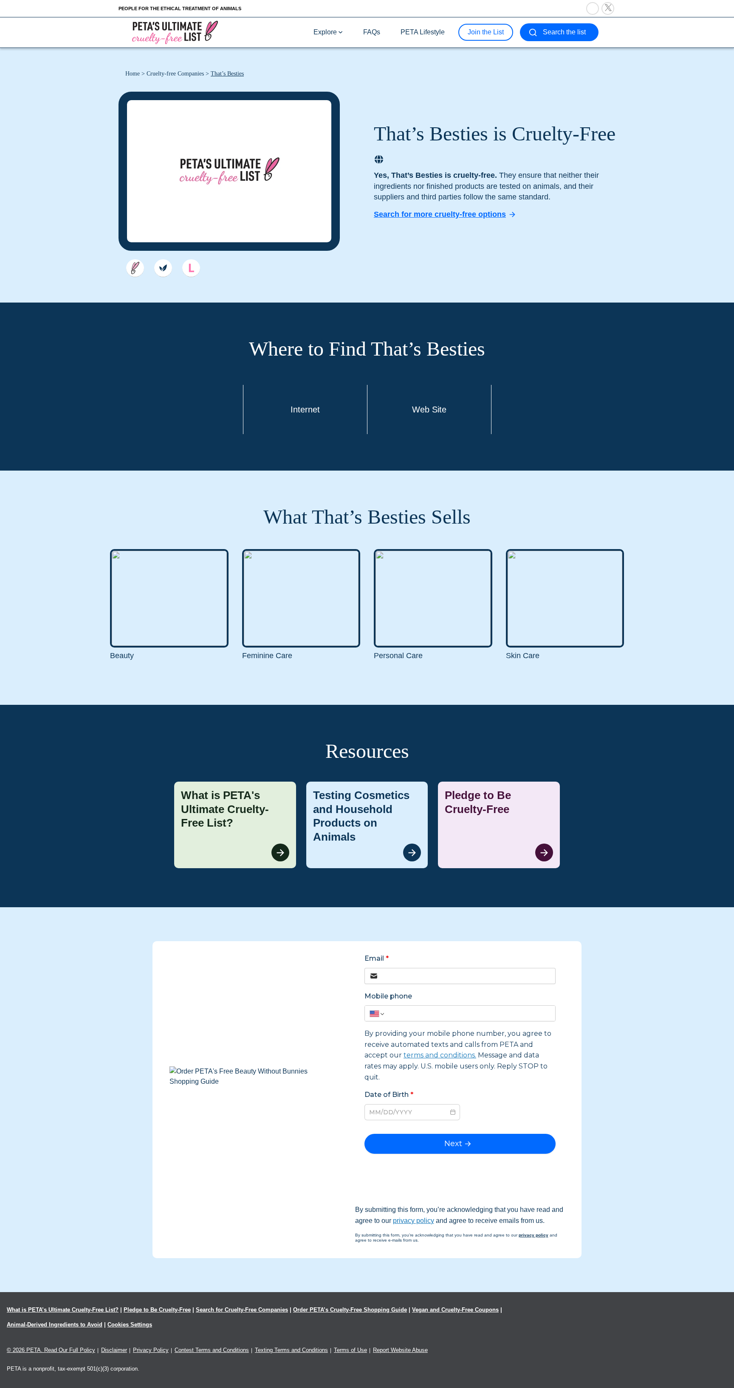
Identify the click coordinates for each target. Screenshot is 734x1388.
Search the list (564, 32)
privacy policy (413, 1220)
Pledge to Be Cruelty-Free (157, 1310)
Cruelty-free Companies (175, 73)
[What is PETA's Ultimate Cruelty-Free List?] (235, 825)
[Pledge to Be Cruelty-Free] (499, 825)
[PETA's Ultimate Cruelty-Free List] (175, 32)
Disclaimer (114, 1350)
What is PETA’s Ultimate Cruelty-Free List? (63, 1310)
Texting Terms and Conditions (291, 1350)
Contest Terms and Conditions (212, 1350)
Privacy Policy (151, 1350)
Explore (325, 32)
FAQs (371, 32)
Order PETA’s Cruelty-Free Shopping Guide (350, 1310)
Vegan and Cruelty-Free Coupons (455, 1310)
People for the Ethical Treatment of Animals (180, 8)
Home (132, 73)
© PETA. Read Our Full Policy (51, 1350)
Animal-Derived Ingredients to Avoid (54, 1324)
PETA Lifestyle (423, 32)
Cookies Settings (129, 1324)
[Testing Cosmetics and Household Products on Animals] (367, 825)
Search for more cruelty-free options (440, 214)
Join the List (486, 32)
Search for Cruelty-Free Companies (242, 1310)
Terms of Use (350, 1350)
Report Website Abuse (400, 1350)
